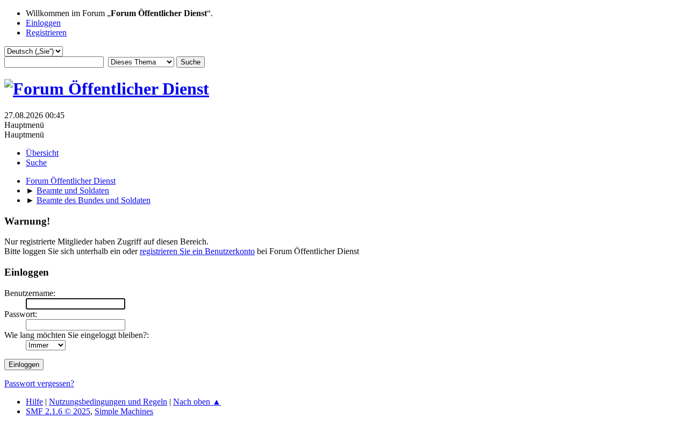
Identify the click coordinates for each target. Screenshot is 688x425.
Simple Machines (124, 411)
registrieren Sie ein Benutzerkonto (197, 251)
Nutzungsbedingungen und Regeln (108, 401)
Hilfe (34, 401)
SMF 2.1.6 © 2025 (58, 411)
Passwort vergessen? (39, 383)
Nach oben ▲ (197, 401)
